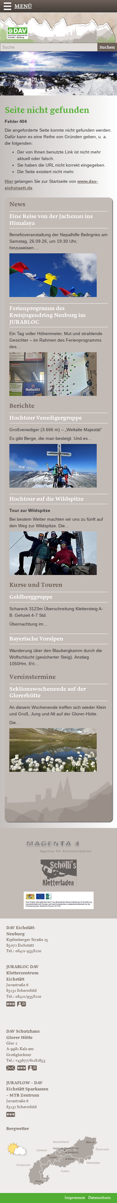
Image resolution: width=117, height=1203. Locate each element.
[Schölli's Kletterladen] (59, 873)
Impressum (75, 1198)
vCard (22, 1004)
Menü (23, 6)
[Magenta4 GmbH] (58, 846)
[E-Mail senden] (11, 1068)
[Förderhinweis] (59, 900)
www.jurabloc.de (11, 1004)
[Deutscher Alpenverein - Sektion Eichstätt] (17, 34)
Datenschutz (99, 1198)
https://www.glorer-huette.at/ (22, 1068)
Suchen (107, 47)
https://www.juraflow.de (11, 1115)
